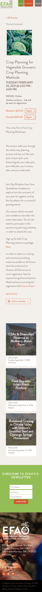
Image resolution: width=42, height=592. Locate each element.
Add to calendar (19, 301)
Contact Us (6, 586)
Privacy (14, 586)
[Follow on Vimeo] (13, 574)
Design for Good (21, 589)
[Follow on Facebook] (4, 574)
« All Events (11, 17)
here (8, 247)
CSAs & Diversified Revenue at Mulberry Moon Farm (21, 339)
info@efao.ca (9, 567)
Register (29, 111)
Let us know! (28, 286)
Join (21, 4)
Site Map (32, 586)
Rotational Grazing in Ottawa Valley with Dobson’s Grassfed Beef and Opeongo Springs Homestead (21, 429)
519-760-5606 (10, 564)
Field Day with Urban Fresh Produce (21, 384)
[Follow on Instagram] (8, 574)
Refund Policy (11, 293)
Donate (29, 4)
